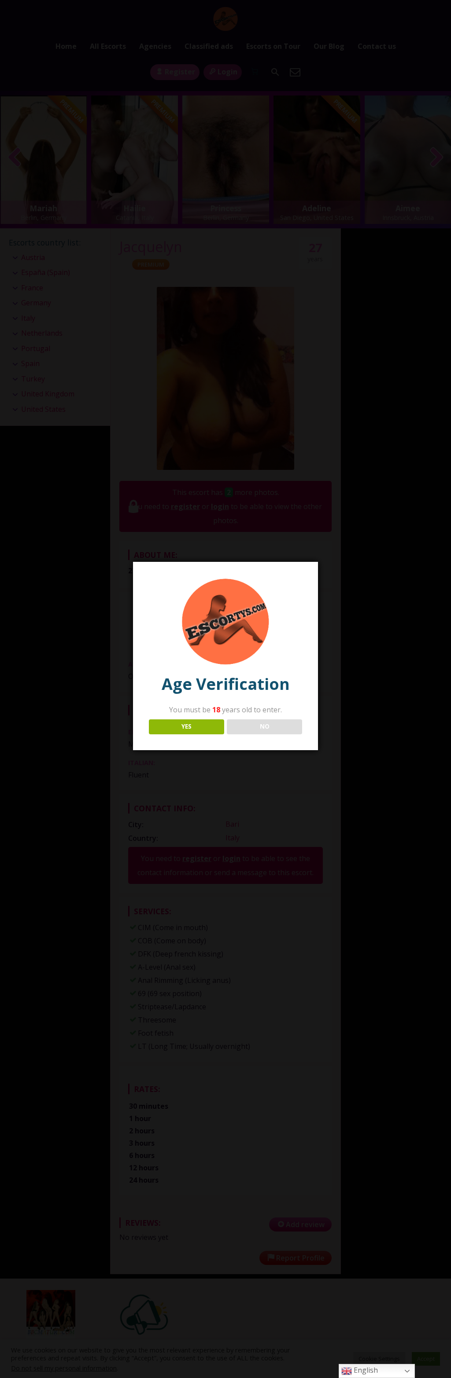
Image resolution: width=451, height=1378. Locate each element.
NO (265, 726)
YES (186, 726)
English (365, 1370)
